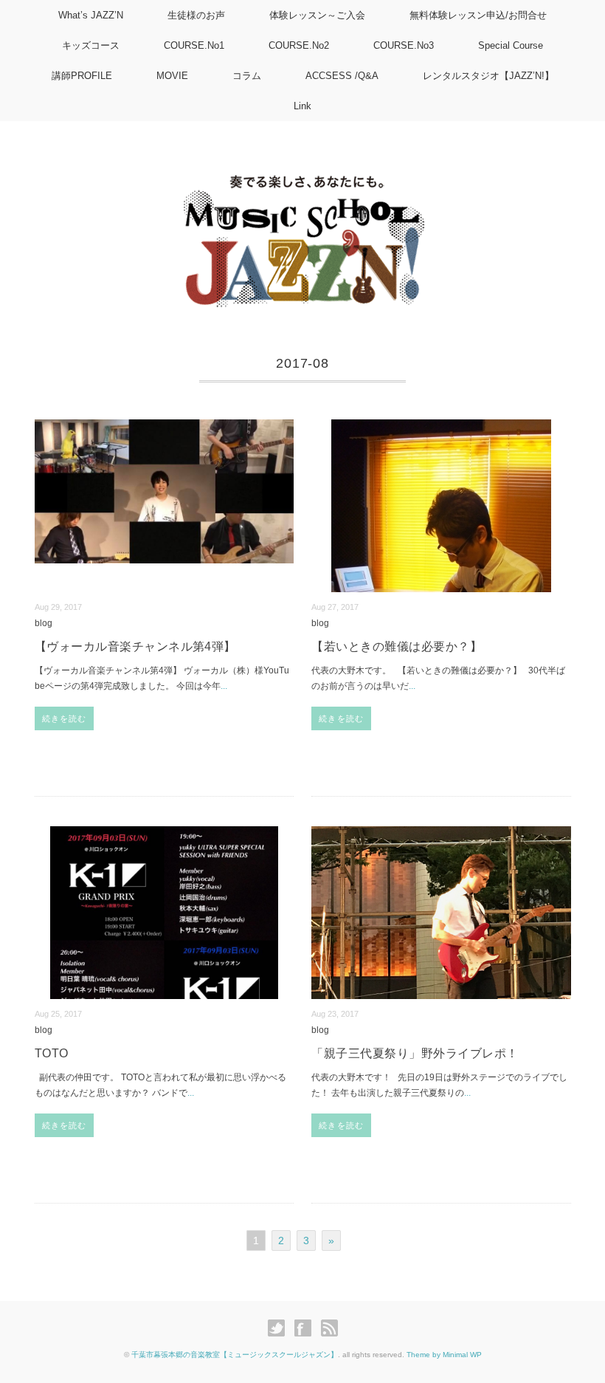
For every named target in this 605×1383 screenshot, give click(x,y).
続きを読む (64, 718)
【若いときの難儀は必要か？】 (396, 646)
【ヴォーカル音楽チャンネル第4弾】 (135, 646)
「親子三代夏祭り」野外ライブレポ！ (414, 1053)
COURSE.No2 (299, 45)
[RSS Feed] (329, 1328)
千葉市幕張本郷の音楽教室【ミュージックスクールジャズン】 (234, 1355)
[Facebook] (306, 1328)
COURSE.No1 (194, 45)
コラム (246, 75)
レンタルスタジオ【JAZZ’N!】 (488, 75)
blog (43, 623)
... (224, 686)
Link (302, 105)
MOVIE (172, 75)
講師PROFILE (82, 75)
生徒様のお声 (196, 15)
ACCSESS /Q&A (341, 75)
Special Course (510, 45)
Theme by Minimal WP (444, 1355)
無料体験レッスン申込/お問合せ (478, 15)
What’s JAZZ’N (90, 15)
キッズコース (91, 45)
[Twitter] (280, 1328)
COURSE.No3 (403, 45)
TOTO (52, 1053)
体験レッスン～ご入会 (317, 15)
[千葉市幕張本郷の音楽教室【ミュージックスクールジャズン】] (302, 178)
